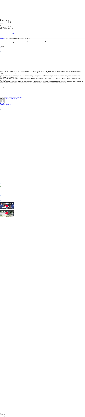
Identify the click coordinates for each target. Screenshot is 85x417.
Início (1, 38)
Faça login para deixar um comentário (5, 107)
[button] (84, 37)
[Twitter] (5, 49)
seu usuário (10, 21)
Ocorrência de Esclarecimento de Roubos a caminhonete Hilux (13, 97)
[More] (14, 49)
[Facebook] (1, 49)
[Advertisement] (42, 33)
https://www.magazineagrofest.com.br (5, 104)
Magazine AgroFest (3, 103)
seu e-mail (10, 26)
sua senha (10, 22)
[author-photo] (2, 102)
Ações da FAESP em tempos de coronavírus (11, 98)
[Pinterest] (8, 49)
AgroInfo (3, 38)
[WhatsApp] (11, 49)
